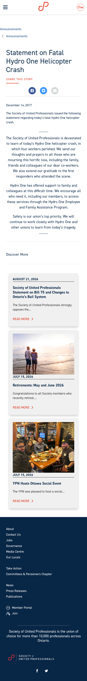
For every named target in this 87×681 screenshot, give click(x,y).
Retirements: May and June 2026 (38, 385)
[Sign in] (80, 7)
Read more (21, 319)
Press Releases (16, 591)
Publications (14, 596)
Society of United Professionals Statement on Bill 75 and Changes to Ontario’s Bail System (41, 292)
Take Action (13, 568)
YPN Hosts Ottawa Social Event (37, 483)
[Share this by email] (54, 90)
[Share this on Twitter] (43, 90)
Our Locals (13, 557)
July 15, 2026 (23, 377)
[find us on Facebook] (37, 671)
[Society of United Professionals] (49, 6)
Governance (14, 546)
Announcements (10, 29)
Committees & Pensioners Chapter (29, 574)
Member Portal (21, 607)
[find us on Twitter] (46, 671)
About (10, 529)
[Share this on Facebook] (32, 90)
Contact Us (13, 534)
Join (14, 613)
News (9, 585)
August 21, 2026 (25, 279)
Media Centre (15, 551)
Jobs (9, 540)
